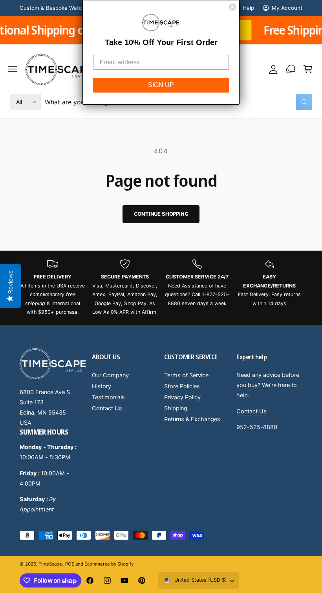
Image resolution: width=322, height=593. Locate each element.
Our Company (110, 375)
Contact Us (107, 408)
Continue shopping (161, 214)
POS (69, 564)
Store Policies (182, 386)
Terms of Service (186, 375)
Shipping (175, 408)
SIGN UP (161, 85)
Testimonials (108, 397)
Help (248, 8)
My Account (287, 8)
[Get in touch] (290, 69)
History (101, 386)
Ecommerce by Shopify (108, 564)
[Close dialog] (232, 7)
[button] (12, 69)
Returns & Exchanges (192, 419)
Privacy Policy (182, 397)
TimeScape (50, 564)
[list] (161, 287)
